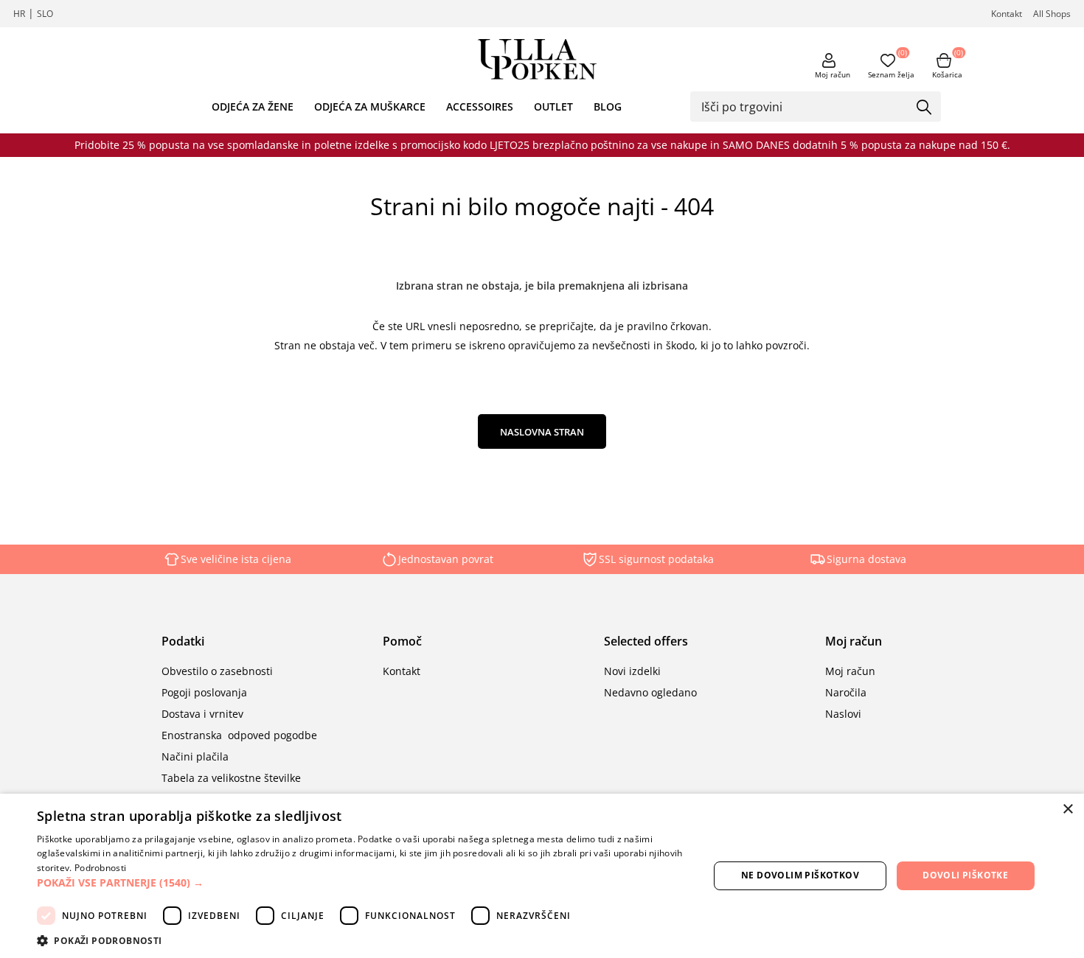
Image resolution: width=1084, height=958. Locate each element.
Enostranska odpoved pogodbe (239, 735)
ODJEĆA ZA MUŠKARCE (369, 106)
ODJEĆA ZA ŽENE (252, 106)
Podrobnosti (100, 867)
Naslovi (843, 714)
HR (19, 13)
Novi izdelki (632, 671)
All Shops (1052, 13)
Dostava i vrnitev (202, 714)
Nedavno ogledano (650, 692)
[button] (363, 882)
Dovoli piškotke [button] (965, 875)
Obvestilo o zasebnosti (217, 671)
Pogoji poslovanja (204, 692)
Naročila (845, 692)
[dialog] (542, 876)
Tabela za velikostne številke (231, 778)
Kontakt (1006, 13)
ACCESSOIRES (479, 106)
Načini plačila (195, 756)
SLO (45, 13)
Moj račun (832, 74)
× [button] (1067, 809)
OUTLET (553, 106)
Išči (924, 107)
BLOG (608, 106)
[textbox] (804, 106)
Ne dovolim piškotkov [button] (800, 875)
